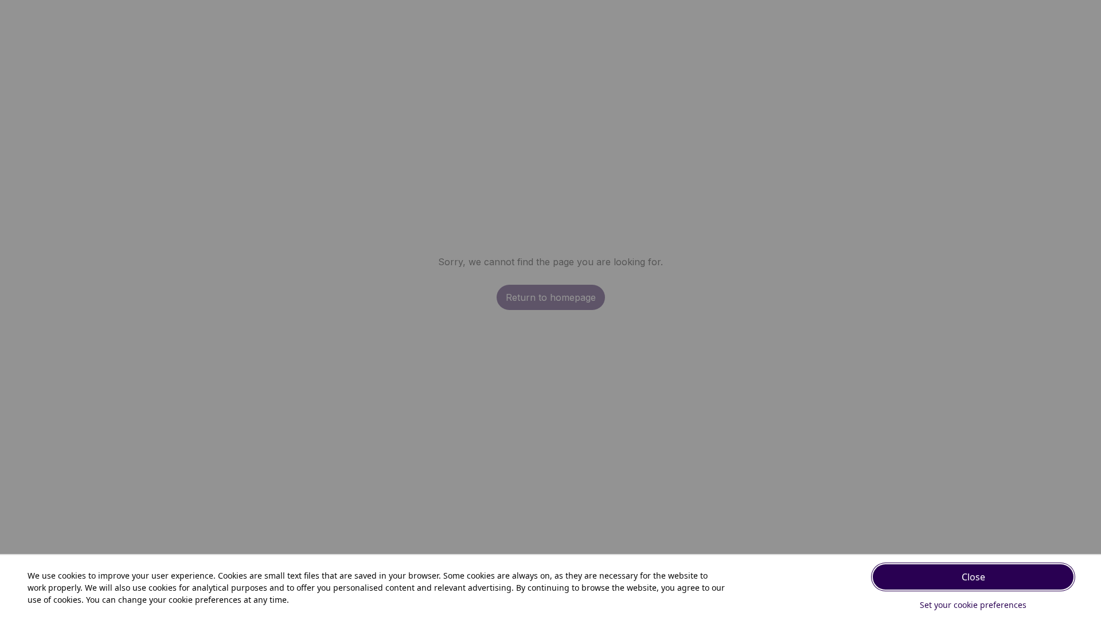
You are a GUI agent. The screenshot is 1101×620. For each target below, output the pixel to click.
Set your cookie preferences (973, 604)
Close (973, 577)
